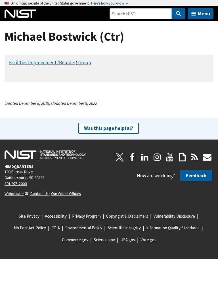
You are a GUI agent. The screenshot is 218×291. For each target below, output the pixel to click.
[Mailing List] (207, 157)
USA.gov (127, 239)
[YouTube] (170, 157)
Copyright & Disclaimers (127, 216)
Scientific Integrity (124, 227)
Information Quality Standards (173, 227)
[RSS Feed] (194, 157)
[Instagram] (157, 157)
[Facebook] (132, 157)
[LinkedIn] (145, 157)
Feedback (196, 175)
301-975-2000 (16, 183)
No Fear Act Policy (30, 227)
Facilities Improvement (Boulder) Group (50, 62)
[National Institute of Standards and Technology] (45, 154)
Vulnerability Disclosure (174, 216)
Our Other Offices (66, 193)
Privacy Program (86, 216)
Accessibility (56, 216)
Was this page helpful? (108, 128)
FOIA (55, 227)
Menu (204, 13)
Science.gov (104, 239)
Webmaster (14, 193)
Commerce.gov (75, 239)
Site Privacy (29, 216)
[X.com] (120, 157)
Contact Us (39, 193)
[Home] (20, 13)
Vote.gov (148, 239)
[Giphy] (182, 157)
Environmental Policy (83, 227)
